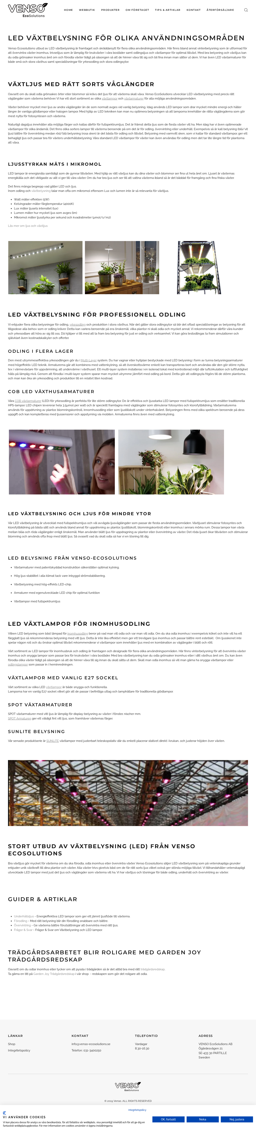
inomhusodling (77, 633)
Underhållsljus (24, 916)
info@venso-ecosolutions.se (91, 1044)
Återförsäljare (220, 9)
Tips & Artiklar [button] (168, 9)
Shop (11, 1044)
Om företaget (137, 9)
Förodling (20, 921)
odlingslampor (18, 664)
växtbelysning (41, 191)
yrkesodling (78, 324)
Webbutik (87, 9)
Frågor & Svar (23, 930)
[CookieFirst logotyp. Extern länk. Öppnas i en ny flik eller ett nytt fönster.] (4, 1113)
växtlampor (109, 98)
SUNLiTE (52, 741)
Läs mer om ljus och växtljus (28, 226)
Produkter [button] (110, 9)
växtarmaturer (134, 98)
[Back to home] (28, 10)
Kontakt (194, 9)
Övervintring (22, 925)
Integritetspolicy (19, 1050)
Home (68, 9)
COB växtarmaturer (28, 401)
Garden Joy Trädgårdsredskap (54, 974)
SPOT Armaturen (19, 718)
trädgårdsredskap (153, 969)
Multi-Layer (89, 360)
